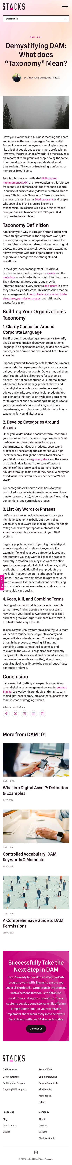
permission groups (29, 298)
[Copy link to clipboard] (42, 713)
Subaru (42, 1102)
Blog (5, 1119)
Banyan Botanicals (48, 1083)
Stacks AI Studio (47, 1138)
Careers (43, 1131)
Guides (6, 1131)
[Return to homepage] (14, 6)
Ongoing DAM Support (14, 1089)
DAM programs (44, 199)
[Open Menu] (65, 6)
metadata (9, 277)
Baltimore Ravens (48, 1076)
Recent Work (45, 1069)
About (42, 1119)
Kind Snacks (45, 1089)
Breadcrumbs (12, 19)
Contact (43, 1125)
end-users (50, 286)
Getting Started (11, 1076)
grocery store (40, 459)
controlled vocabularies (44, 294)
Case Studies (9, 1125)
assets (51, 273)
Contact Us (36, 1028)
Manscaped (45, 1095)
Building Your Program (14, 1083)
